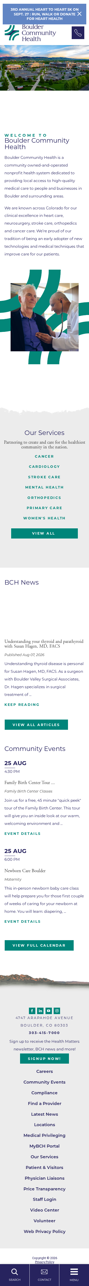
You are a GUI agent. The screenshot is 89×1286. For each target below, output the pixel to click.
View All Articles (36, 725)
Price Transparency (44, 1188)
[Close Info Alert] (79, 14)
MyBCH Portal (44, 1146)
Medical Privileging (44, 1135)
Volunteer (44, 1220)
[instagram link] (57, 1011)
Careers (44, 1071)
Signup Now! (44, 1059)
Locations (44, 1124)
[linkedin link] (40, 1011)
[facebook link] (32, 1011)
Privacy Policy (44, 1262)
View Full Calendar (39, 945)
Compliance (44, 1092)
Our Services (44, 1156)
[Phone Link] (78, 32)
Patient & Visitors (44, 1167)
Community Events (44, 1082)
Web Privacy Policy (45, 1231)
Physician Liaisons (45, 1178)
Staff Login (44, 1199)
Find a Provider (44, 1103)
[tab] (44, 456)
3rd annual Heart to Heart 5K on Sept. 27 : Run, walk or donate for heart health (45, 14)
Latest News (44, 1114)
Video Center (44, 1210)
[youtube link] (48, 1011)
